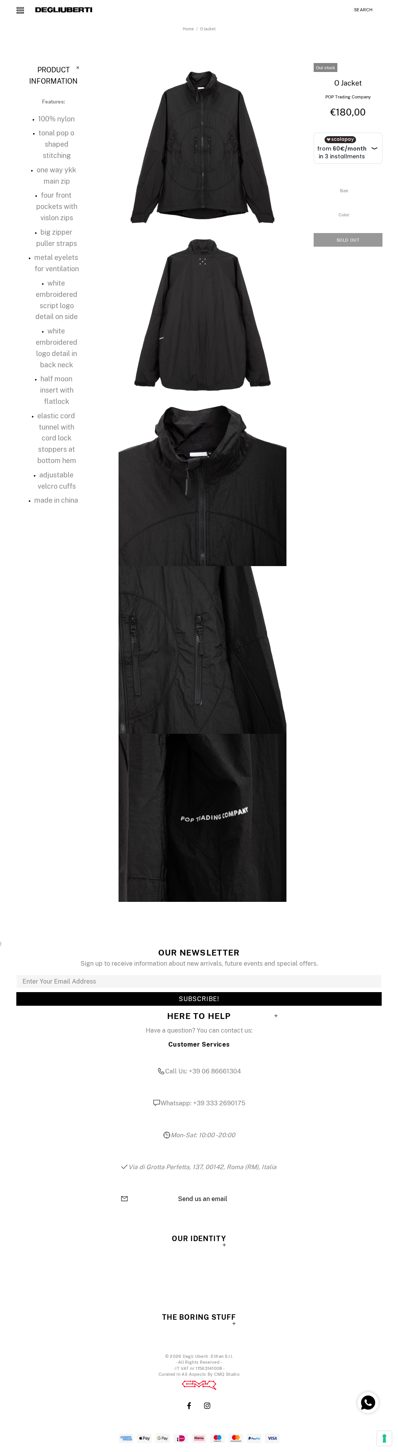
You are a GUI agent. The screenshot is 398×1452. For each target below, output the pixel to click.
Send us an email (202, 1199)
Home (188, 28)
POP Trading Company (348, 97)
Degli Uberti (64, 9)
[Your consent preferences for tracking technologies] (384, 1438)
